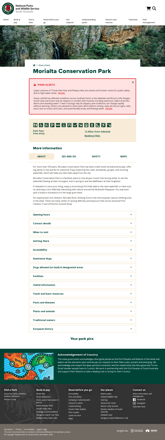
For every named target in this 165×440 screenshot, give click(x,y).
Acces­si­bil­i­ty (29, 429)
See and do (69, 156)
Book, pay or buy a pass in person (47, 401)
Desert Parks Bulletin (77, 409)
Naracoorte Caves (108, 403)
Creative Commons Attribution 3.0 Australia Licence (48, 432)
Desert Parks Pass (44, 408)
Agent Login (42, 429)
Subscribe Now (139, 406)
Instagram (141, 403)
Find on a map (10, 399)
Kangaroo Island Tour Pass (47, 415)
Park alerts (46, 84)
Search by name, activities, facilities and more (15, 394)
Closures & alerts (75, 403)
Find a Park (44, 65)
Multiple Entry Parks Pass (46, 418)
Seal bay (104, 400)
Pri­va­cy (19, 429)
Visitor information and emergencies (142, 394)
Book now (40, 393)
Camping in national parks (79, 400)
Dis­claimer (8, 429)
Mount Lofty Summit (109, 406)
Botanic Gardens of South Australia (111, 410)
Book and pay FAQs (44, 405)
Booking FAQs (92, 135)
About (41, 156)
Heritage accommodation (47, 412)
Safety (96, 156)
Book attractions (43, 397)
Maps (123, 156)
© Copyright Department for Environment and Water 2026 (28, 434)
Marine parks (106, 393)
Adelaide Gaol (106, 415)
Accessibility (73, 393)
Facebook (141, 399)
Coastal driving (74, 406)
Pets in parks (73, 412)
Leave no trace (74, 415)
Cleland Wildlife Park (109, 397)
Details (61, 93)
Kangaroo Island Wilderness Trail (114, 418)
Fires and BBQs (74, 397)
